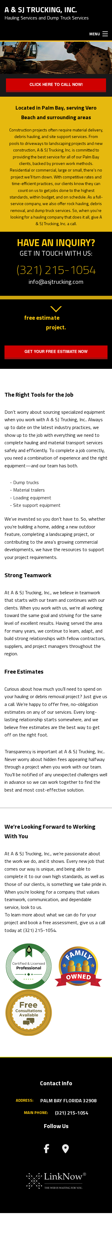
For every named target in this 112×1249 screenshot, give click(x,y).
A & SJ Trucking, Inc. (40, 9)
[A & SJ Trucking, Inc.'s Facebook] (47, 1150)
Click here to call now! (56, 84)
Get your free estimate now (56, 351)
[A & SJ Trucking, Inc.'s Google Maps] (66, 1150)
